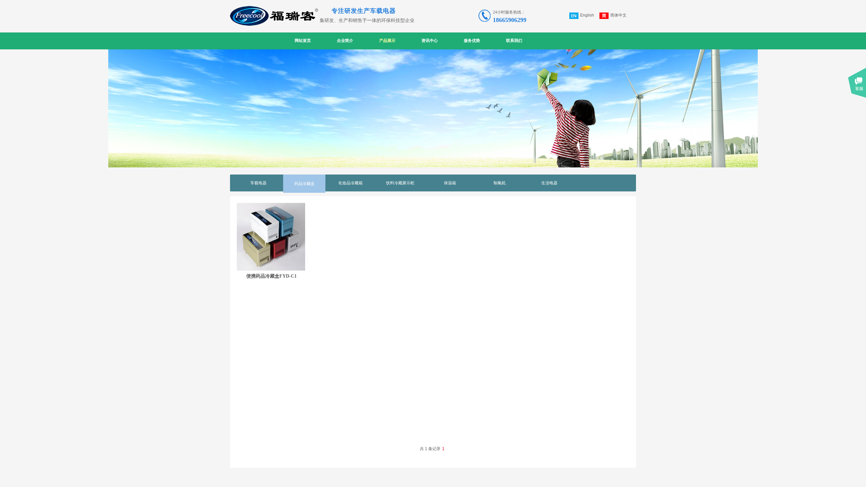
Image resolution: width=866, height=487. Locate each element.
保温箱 (450, 183)
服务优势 (472, 40)
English (587, 15)
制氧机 (500, 183)
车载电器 (258, 183)
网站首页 (303, 40)
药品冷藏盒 (304, 183)
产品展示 (387, 40)
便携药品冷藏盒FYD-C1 (271, 276)
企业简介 (345, 40)
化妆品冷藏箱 (350, 183)
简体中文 (618, 15)
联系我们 (514, 40)
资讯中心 (429, 40)
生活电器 (549, 183)
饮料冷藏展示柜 (400, 183)
